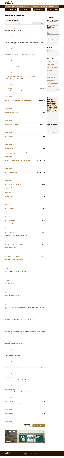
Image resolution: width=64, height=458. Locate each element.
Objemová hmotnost (51, 80)
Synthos (48, 109)
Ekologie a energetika (51, 62)
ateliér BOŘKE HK (10, 40)
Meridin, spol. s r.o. (10, 329)
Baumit (53, 99)
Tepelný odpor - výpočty (52, 90)
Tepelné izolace (11, 6)
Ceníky (45, 3)
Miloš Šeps (8, 341)
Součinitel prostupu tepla (52, 74)
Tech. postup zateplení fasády (53, 83)
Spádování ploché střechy (52, 86)
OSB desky (54, 131)
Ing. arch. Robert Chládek (12, 124)
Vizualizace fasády (54, 9)
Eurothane (48, 111)
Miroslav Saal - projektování (12, 353)
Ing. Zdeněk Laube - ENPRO (12, 256)
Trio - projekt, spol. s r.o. (11, 389)
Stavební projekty (8, 48)
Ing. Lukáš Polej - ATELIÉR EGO (13, 184)
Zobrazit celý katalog (53, 132)
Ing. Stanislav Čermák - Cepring (14, 244)
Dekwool (53, 97)
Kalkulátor (35, 6)
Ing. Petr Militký (9, 232)
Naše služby (52, 6)
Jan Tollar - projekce (10, 280)
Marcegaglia (52, 125)
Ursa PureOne (51, 98)
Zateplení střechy (51, 61)
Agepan (53, 102)
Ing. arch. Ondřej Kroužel (12, 112)
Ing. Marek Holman (10, 196)
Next (44, 439)
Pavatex (55, 101)
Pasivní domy (50, 70)
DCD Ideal (51, 104)
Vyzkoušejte (8, 434)
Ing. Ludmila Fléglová (11, 172)
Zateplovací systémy (21, 6)
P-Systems (55, 125)
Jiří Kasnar (8, 292)
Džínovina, (51, 131)
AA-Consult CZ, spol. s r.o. (12, 28)
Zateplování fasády (51, 64)
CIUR (53, 123)
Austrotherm (49, 108)
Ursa (48, 98)
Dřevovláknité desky (50, 101)
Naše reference (49, 50)
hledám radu (39, 9)
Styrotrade (55, 106)
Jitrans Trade (54, 111)
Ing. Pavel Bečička (10, 220)
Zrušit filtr (42, 23)
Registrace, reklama (50, 3)
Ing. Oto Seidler (9, 208)
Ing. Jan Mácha (9, 148)
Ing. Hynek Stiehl (9, 136)
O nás (42, 3)
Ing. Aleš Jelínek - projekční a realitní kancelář (18, 100)
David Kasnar (8, 64)
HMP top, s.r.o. (9, 88)
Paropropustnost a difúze (52, 77)
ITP (51, 111)
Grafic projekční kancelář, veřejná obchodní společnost (20, 76)
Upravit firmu (27, 425)
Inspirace (8, 441)
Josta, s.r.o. (8, 317)
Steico (48, 102)
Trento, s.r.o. (8, 377)
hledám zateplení (12, 9)
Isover (55, 97)
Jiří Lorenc (8, 304)
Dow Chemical (53, 108)
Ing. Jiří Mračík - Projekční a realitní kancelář (17, 160)
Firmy (30, 6)
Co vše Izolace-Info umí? (51, 52)
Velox (54, 104)
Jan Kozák (7, 268)
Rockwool (51, 100)
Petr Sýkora (8, 365)
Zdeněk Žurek (9, 413)
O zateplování (44, 6)
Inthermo (51, 102)
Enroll (50, 106)
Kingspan (48, 125)
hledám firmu (25, 9)
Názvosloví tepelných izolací (52, 67)
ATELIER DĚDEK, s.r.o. (11, 52)
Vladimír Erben (9, 401)
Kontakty (55, 3)
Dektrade (55, 123)
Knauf (57, 97)
